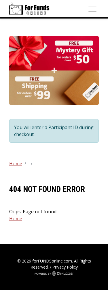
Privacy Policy (65, 267)
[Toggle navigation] (92, 8)
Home (15, 163)
